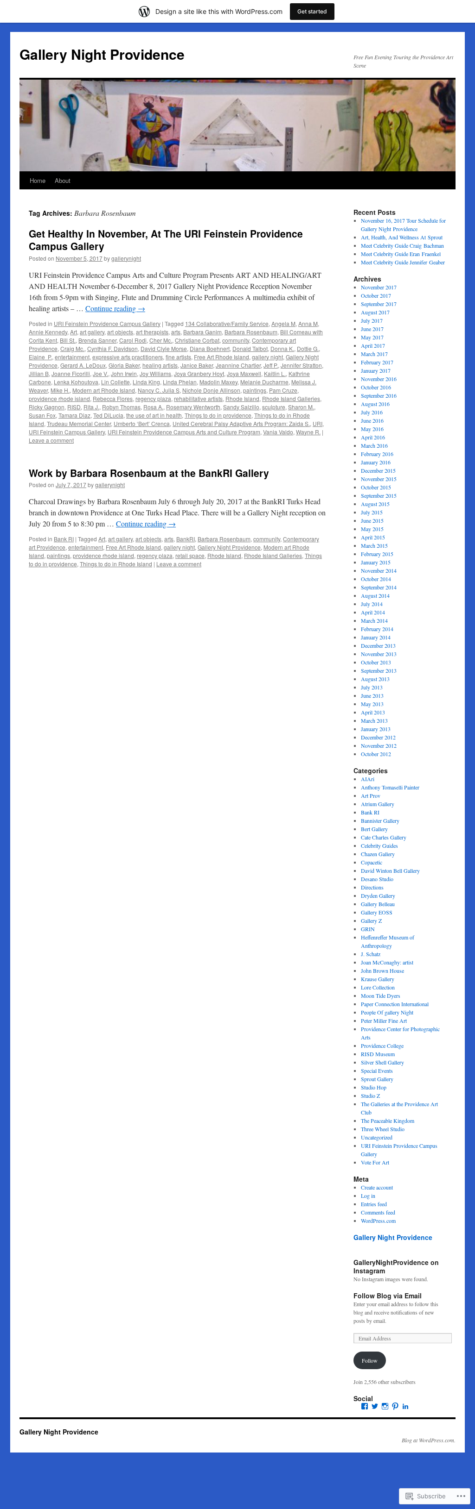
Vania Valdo (278, 432)
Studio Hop (373, 1087)
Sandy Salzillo (241, 407)
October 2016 (376, 387)
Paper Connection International (395, 1004)
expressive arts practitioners (127, 357)
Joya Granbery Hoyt (199, 373)
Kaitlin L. (275, 373)
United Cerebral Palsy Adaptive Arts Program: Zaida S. (241, 423)
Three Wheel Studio (382, 1129)
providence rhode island (59, 398)
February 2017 (377, 362)
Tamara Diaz (74, 415)
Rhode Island (242, 398)
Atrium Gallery (377, 804)
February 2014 (377, 628)
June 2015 (372, 520)
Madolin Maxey (218, 382)
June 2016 (372, 420)
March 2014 (374, 620)
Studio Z (370, 1095)
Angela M (283, 323)
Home (37, 180)
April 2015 (373, 537)
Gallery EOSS (376, 912)
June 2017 (372, 328)
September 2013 (379, 670)
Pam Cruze (283, 390)
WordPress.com (378, 1220)
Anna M (308, 323)
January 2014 (376, 637)
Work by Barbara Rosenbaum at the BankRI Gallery (149, 473)
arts (175, 332)
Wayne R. (308, 432)
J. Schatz (370, 954)
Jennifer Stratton (301, 365)
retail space (190, 555)
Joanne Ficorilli (70, 373)
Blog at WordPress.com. (429, 1440)
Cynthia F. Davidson (112, 348)
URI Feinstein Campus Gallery (67, 432)
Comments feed (378, 1212)
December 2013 (378, 645)
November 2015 (379, 478)
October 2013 (376, 662)
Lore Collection (378, 987)
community (235, 340)
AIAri (367, 779)
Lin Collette (115, 382)
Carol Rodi (133, 340)
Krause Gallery (377, 979)
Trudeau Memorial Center (79, 423)
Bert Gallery (374, 829)
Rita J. (91, 407)
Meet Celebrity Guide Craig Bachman (402, 245)
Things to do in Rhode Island (116, 564)
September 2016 (379, 395)
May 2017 (372, 337)
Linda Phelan (180, 382)
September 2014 (379, 587)
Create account (377, 1187)
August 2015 (375, 503)
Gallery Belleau (378, 904)
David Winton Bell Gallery (390, 870)
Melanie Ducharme (264, 382)
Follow (370, 1360)
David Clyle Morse (164, 348)
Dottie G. (308, 348)
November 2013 (379, 653)
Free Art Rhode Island (221, 357)
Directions (372, 887)
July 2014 (372, 603)
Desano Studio (377, 879)
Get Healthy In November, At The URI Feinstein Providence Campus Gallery (166, 239)
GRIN (368, 929)
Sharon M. (301, 407)
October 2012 (376, 754)
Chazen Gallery (378, 854)
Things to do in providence (218, 415)
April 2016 (373, 437)
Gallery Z (371, 920)
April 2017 (373, 345)
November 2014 (379, 570)
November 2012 (379, 745)
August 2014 (375, 595)
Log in (368, 1195)
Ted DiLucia (108, 415)
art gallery (92, 332)
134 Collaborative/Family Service (227, 323)
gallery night (267, 357)
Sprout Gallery (377, 1079)
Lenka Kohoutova (76, 382)
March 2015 (374, 545)
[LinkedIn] (405, 1406)
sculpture (273, 407)
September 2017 (379, 303)
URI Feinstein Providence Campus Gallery (107, 323)
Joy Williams (155, 373)
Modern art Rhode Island (103, 390)
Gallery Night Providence (102, 54)
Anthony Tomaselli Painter (390, 787)
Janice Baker (196, 365)
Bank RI (64, 539)
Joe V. (100, 373)
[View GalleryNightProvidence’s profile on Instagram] (385, 1406)
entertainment (72, 357)
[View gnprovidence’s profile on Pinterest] (395, 1406)
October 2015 (376, 487)
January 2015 (376, 562)
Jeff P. (270, 365)
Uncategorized (376, 1137)
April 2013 (373, 712)
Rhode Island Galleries (291, 398)
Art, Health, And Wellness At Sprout (402, 237)
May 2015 (372, 528)
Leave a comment (51, 440)
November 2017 (379, 287)
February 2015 (377, 553)
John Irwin (124, 373)
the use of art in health (154, 415)
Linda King (146, 382)
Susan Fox (42, 415)
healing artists (160, 365)
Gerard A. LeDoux (83, 365)
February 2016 (377, 453)
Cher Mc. (160, 340)
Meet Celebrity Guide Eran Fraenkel (401, 253)
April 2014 (373, 612)
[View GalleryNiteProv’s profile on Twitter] (375, 1406)
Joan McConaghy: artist (387, 962)
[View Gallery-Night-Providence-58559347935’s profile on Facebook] (364, 1406)
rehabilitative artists (198, 398)
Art (73, 332)
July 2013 (372, 687)
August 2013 (375, 678)
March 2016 (374, 445)
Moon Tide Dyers (380, 995)
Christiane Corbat (197, 340)
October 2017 (376, 295)
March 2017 (374, 353)
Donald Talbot (250, 348)
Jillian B (39, 373)
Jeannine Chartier (238, 365)
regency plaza (153, 398)
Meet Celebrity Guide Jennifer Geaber (403, 262)
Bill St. (68, 340)
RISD (74, 407)
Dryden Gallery (378, 895)
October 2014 (376, 578)
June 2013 (372, 695)
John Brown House (382, 970)
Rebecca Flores (113, 398)
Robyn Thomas (121, 407)
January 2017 (376, 370)
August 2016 (375, 403)
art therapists (152, 332)
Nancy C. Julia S (159, 390)
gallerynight (126, 258)
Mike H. (60, 390)
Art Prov (370, 795)
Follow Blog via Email (387, 1295)
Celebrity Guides (379, 845)
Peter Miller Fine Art (384, 1020)
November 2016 (379, 378)
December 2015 (378, 470)
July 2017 (372, 320)
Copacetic (371, 862)
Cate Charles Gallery (383, 837)
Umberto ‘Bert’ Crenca (142, 423)
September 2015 (379, 495)
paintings (254, 390)
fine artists (178, 357)
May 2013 (372, 704)
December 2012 (378, 737)
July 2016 (372, 412)
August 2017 (375, 312)
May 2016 (372, 428)
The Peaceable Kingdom (387, 1120)
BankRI (185, 539)
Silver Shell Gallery (382, 1062)
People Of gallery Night (387, 1012)
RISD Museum (378, 1054)
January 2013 (376, 729)
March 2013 (374, 720)
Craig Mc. (72, 348)
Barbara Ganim (202, 332)
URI (317, 423)
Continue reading (115, 308)
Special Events (377, 1070)
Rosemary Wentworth (193, 407)
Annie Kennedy (48, 332)
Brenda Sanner (97, 340)
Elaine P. (40, 357)
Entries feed (374, 1204)
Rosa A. (153, 407)
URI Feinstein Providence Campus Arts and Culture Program (184, 432)
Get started (312, 11)
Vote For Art (375, 1162)
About (63, 180)
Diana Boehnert (210, 348)
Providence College (382, 1045)
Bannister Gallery (380, 820)
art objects (120, 332)
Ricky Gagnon (46, 407)
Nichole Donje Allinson (211, 390)
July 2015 (372, 512)
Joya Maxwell (244, 373)
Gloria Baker (124, 365)
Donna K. (282, 348)
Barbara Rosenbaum (251, 332)
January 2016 (376, 462)
